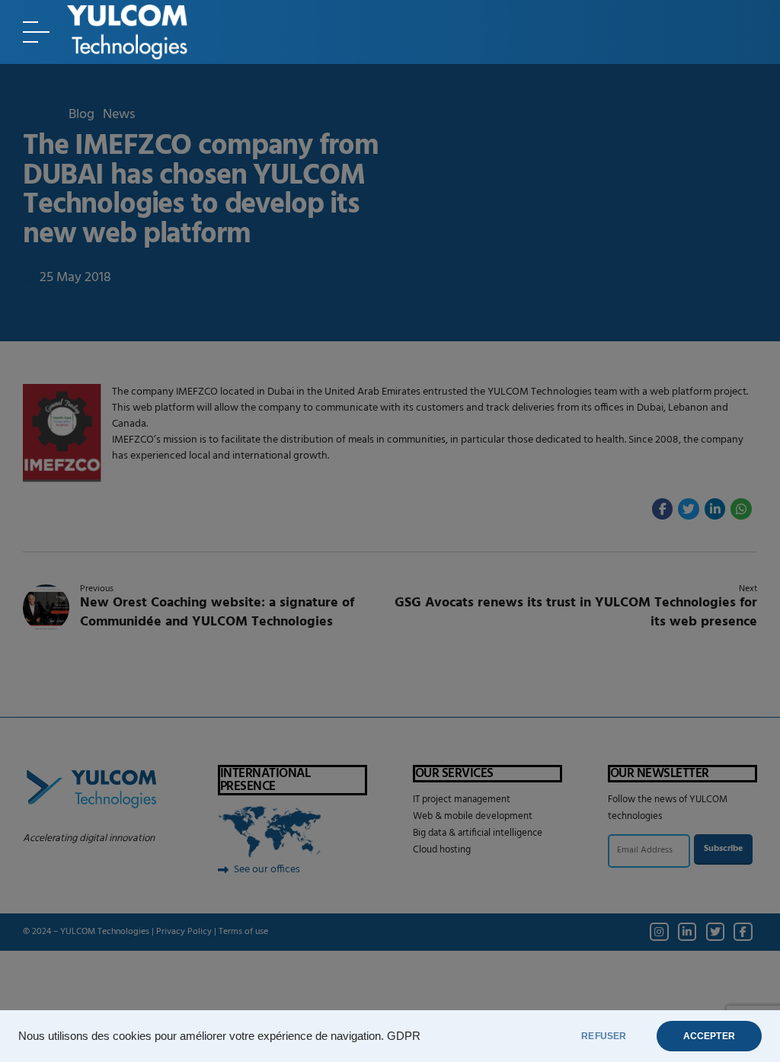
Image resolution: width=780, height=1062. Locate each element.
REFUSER (603, 1036)
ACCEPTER (709, 1036)
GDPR (403, 1036)
